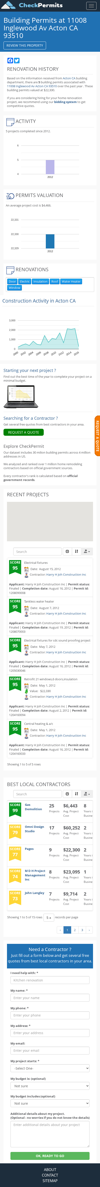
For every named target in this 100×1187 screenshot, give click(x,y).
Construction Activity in (39, 300)
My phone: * (19, 1008)
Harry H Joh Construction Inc (66, 575)
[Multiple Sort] (76, 551)
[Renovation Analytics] (20, 396)
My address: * (20, 1026)
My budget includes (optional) (32, 1096)
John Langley (34, 893)
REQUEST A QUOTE (23, 432)
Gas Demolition (33, 807)
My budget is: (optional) (28, 1079)
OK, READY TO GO (50, 1156)
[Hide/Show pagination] (67, 551)
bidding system (65, 102)
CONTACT (50, 1175)
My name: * (19, 991)
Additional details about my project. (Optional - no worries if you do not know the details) (50, 1116)
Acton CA (69, 78)
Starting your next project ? (29, 370)
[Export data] (87, 551)
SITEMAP (50, 1180)
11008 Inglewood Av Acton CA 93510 (32, 86)
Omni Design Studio (34, 829)
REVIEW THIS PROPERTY (25, 45)
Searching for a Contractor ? (30, 418)
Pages (29, 849)
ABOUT (50, 1169)
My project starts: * (24, 1061)
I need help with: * (24, 973)
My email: (17, 1043)
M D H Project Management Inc (35, 875)
